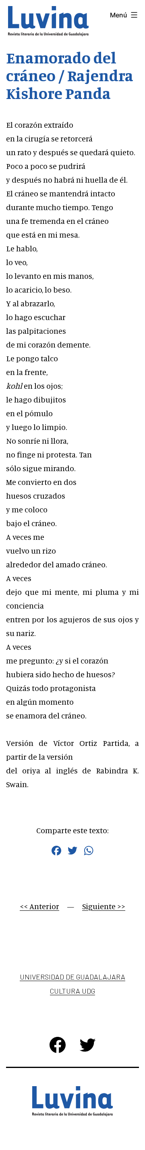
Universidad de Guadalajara (72, 976)
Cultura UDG (72, 990)
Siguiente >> (103, 906)
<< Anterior (39, 906)
